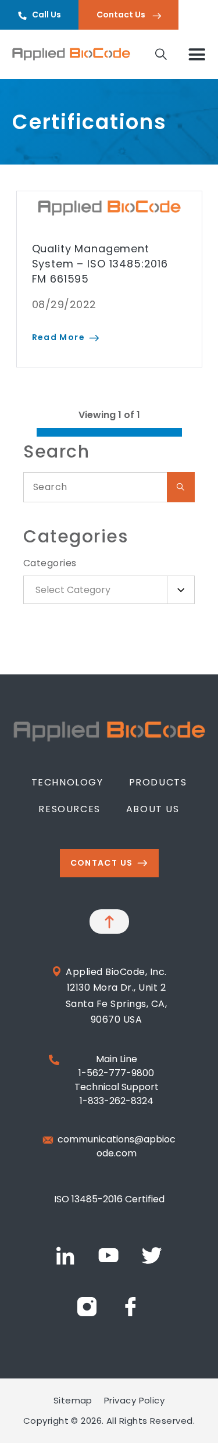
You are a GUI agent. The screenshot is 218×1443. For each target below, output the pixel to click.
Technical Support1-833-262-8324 (116, 1094)
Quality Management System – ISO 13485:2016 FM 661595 (100, 263)
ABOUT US (153, 809)
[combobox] (109, 590)
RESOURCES (69, 809)
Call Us (46, 14)
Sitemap (72, 1400)
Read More (58, 337)
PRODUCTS (158, 782)
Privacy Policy (134, 1400)
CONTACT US (101, 863)
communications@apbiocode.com (117, 1146)
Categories (50, 563)
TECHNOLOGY (67, 782)
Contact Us (122, 14)
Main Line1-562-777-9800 (116, 1066)
